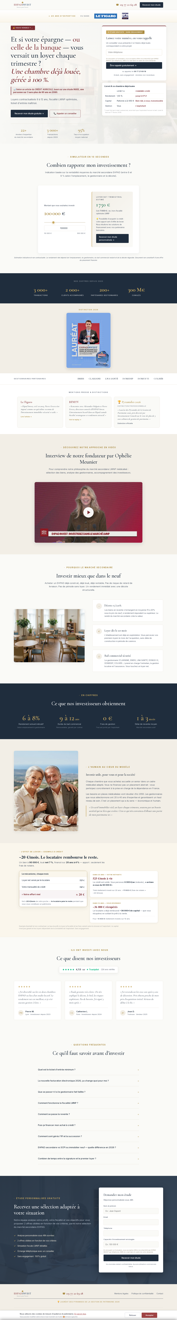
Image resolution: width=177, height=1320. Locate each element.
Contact (160, 1294)
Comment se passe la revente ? (54, 1114)
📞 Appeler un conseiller (65, 113)
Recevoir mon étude (151, 5)
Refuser (132, 1315)
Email (106, 1217)
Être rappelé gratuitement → (123, 65)
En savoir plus (80, 1314)
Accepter (149, 1315)
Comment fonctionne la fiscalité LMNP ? (58, 1103)
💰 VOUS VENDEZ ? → (23, 28)
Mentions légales (121, 1294)
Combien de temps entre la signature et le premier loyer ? (67, 1158)
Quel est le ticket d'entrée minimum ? (56, 1069)
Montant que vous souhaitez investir (59, 205)
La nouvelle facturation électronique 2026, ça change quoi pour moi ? (73, 1080)
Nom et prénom (110, 1206)
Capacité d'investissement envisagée (119, 1239)
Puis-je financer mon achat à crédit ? (56, 1125)
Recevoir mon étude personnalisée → (108, 238)
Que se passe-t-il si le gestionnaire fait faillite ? (61, 1092)
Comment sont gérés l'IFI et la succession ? (60, 1136)
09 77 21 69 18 (128, 5)
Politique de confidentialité (142, 1294)
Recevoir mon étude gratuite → (29, 113)
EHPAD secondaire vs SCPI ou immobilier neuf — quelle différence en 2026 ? (77, 1147)
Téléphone (108, 1228)
